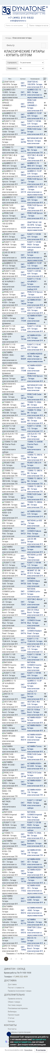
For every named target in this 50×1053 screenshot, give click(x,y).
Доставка (12, 984)
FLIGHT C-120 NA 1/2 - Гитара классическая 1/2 (35, 428)
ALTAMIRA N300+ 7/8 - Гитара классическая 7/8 (35, 792)
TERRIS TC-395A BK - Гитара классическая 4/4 (35, 412)
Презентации (13, 1015)
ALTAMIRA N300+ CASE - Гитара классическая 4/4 (35, 900)
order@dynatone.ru (18, 21)
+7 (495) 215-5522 (21, 17)
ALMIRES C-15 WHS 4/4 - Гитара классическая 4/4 (35, 165)
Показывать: (12, 68)
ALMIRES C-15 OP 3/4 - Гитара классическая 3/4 (35, 173)
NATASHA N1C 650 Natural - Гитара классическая (34, 387)
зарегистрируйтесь (22, 1042)
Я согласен (41, 1050)
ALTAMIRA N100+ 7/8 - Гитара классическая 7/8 (35, 852)
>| (21, 959)
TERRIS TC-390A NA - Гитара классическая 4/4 (35, 835)
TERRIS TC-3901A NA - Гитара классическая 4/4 (35, 457)
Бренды (11, 1021)
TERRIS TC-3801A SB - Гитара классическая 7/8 (35, 489)
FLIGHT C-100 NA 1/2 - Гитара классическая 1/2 (35, 565)
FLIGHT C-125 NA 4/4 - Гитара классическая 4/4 (35, 328)
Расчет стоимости (16, 988)
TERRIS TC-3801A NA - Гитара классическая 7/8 (35, 481)
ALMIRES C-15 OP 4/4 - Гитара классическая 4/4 (35, 115)
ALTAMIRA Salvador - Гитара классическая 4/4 (35, 922)
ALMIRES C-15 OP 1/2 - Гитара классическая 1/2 (35, 265)
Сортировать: (12, 63)
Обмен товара (14, 1002)
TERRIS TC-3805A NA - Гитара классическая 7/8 (35, 150)
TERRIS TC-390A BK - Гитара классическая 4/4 (35, 404)
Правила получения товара (19, 991)
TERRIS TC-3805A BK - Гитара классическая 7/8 (35, 504)
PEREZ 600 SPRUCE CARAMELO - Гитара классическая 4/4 (35, 105)
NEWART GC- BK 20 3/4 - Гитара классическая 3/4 (35, 573)
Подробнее (28, 1050)
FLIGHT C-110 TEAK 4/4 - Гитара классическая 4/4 (35, 641)
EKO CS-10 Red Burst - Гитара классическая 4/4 (35, 948)
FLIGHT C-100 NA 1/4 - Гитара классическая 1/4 (35, 657)
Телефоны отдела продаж (19, 1032)
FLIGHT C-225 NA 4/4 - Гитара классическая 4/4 (35, 273)
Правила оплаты (15, 999)
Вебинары (12, 1012)
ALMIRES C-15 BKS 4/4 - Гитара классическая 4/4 (35, 200)
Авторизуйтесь (39, 1039)
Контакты (12, 1029)
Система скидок (15, 1005)
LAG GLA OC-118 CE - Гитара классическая (34, 436)
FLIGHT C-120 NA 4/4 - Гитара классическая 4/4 (35, 310)
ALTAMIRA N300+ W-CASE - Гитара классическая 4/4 (35, 766)
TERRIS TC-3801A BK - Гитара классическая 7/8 (35, 473)
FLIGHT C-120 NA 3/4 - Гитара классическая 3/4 (35, 123)
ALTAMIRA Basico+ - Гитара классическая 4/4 (35, 843)
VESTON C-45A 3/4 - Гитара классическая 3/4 (35, 704)
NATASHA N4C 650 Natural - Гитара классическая (34, 140)
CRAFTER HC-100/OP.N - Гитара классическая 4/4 (35, 84)
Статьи (11, 1018)
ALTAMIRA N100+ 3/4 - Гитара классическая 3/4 (35, 338)
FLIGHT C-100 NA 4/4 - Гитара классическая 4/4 (35, 675)
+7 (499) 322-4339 (20, 977)
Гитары (8, 38)
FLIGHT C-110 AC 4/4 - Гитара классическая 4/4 (35, 347)
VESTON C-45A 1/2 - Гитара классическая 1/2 (35, 649)
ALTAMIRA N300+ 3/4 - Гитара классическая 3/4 (35, 514)
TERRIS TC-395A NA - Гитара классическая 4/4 (35, 420)
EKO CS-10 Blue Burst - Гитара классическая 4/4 (35, 712)
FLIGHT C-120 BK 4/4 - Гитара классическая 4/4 (35, 236)
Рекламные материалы (18, 1008)
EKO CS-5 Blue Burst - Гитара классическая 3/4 (35, 612)
